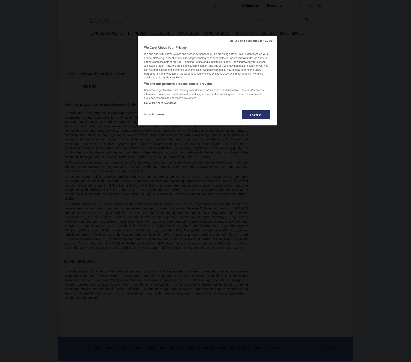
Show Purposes (154, 114)
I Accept (255, 114)
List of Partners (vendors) (160, 103)
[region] (207, 80)
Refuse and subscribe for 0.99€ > (252, 41)
